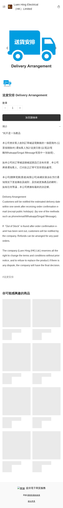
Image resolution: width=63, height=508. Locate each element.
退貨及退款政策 (33, 495)
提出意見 (31, 501)
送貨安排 (9, 277)
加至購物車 (31, 117)
